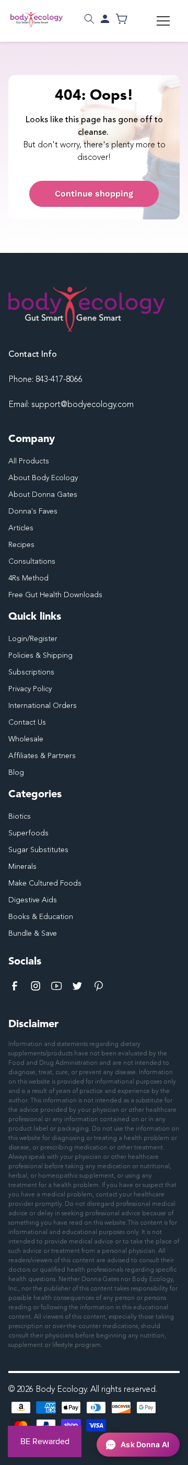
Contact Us (27, 722)
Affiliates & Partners (42, 756)
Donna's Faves (32, 511)
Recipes (21, 545)
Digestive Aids (32, 900)
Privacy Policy (30, 689)
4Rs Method (28, 578)
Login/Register (32, 639)
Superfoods (28, 833)
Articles (20, 528)
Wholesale (25, 739)
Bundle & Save (32, 933)
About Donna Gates (42, 494)
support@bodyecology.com (82, 405)
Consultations (31, 561)
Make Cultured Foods (44, 883)
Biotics (19, 816)
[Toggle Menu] (163, 21)
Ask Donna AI (145, 1444)
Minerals (22, 866)
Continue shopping (94, 194)
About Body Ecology (43, 478)
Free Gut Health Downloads (55, 595)
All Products (28, 461)
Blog (16, 772)
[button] (89, 19)
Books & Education (40, 917)
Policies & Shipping (40, 655)
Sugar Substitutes (38, 850)
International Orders (42, 706)
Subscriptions (31, 672)
